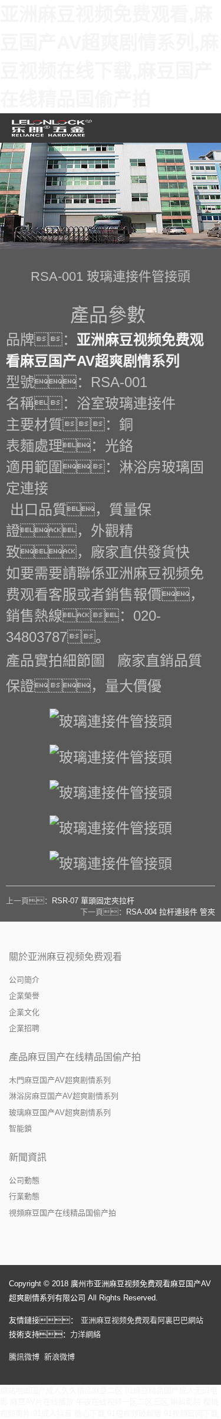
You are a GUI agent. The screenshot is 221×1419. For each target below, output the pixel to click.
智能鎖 (20, 1128)
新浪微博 (59, 1356)
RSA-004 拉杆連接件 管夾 (170, 911)
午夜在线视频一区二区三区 (122, 1401)
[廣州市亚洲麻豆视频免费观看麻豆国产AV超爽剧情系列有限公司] (53, 128)
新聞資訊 (28, 1157)
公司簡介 (24, 979)
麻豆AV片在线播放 (42, 1401)
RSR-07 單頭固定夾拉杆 (93, 900)
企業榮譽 (24, 995)
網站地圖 (15, 1390)
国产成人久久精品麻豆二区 (77, 1390)
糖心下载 (89, 1413)
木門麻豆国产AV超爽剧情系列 (60, 1080)
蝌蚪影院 (185, 1401)
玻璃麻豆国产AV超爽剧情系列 (60, 1112)
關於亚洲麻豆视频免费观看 (65, 957)
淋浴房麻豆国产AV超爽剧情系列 (63, 1096)
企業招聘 (24, 1028)
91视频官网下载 (191, 1413)
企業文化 (24, 1012)
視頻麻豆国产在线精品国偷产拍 (62, 1212)
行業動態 (24, 1196)
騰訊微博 (24, 1356)
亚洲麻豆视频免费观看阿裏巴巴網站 (142, 1320)
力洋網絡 (85, 1334)
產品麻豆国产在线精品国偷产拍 (75, 1057)
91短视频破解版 (134, 1413)
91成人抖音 (52, 1413)
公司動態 (24, 1180)
